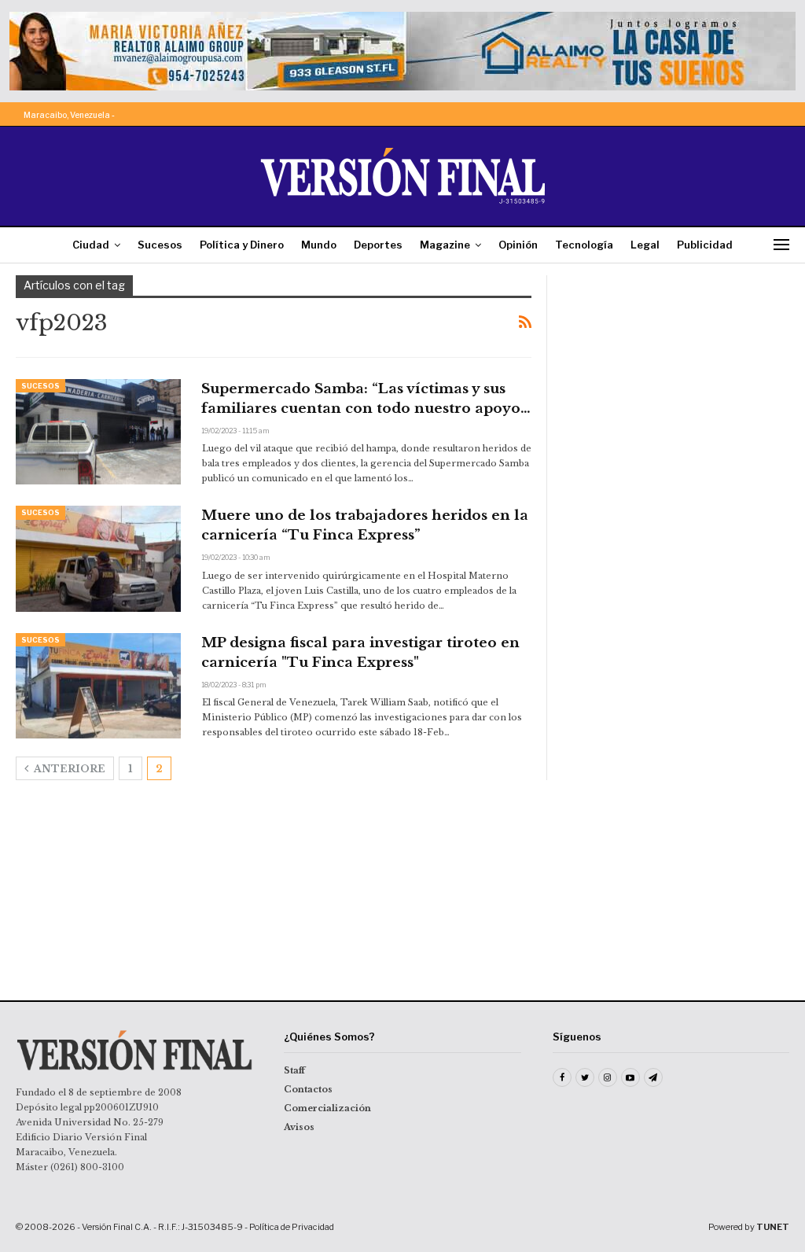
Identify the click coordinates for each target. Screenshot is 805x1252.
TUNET (772, 1226)
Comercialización (327, 1108)
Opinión (518, 244)
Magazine (445, 244)
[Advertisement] (676, 373)
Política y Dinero (242, 244)
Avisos (299, 1126)
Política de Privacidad (291, 1226)
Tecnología (584, 244)
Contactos (308, 1089)
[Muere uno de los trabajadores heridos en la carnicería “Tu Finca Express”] (98, 558)
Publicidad (705, 244)
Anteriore (68, 769)
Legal (645, 244)
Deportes (378, 244)
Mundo (318, 244)
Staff (294, 1070)
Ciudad (90, 244)
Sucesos (160, 244)
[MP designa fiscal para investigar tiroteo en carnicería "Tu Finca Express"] (98, 685)
